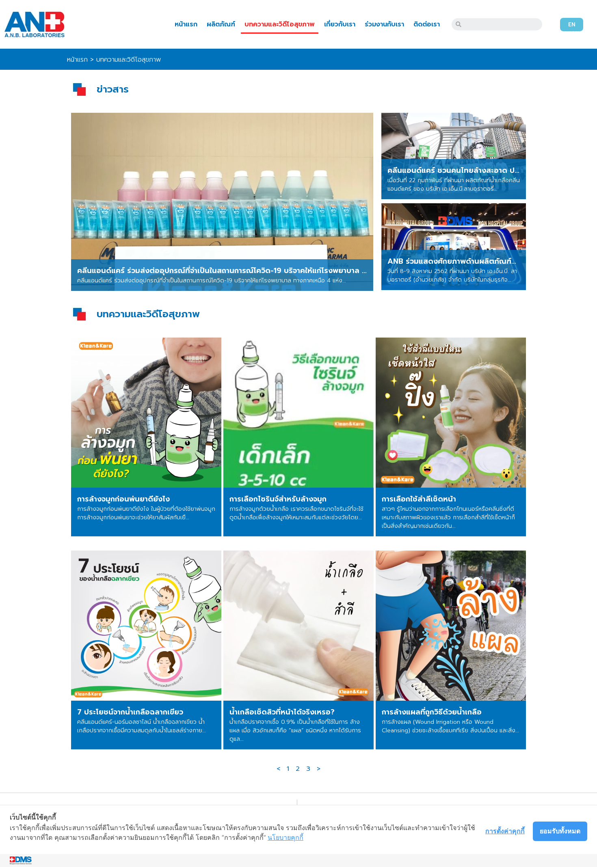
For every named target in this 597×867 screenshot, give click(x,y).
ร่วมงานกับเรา (384, 24)
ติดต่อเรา (426, 24)
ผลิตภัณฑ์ (221, 24)
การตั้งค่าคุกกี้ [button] (505, 831)
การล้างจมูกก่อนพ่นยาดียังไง (123, 499)
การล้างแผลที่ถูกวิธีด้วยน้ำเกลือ (432, 712)
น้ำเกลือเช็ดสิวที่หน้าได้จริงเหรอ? (282, 712)
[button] (571, 24)
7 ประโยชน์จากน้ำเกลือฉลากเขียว (130, 712)
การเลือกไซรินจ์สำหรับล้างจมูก (278, 499)
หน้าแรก (186, 24)
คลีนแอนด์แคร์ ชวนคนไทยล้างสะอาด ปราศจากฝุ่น (467, 170)
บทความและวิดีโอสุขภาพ (279, 24)
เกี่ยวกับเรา (339, 24)
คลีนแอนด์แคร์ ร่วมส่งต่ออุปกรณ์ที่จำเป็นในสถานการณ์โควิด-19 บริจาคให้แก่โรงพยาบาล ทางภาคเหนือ (240, 270)
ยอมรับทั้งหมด (560, 831)
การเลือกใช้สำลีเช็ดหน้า (419, 499)
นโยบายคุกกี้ (285, 837)
